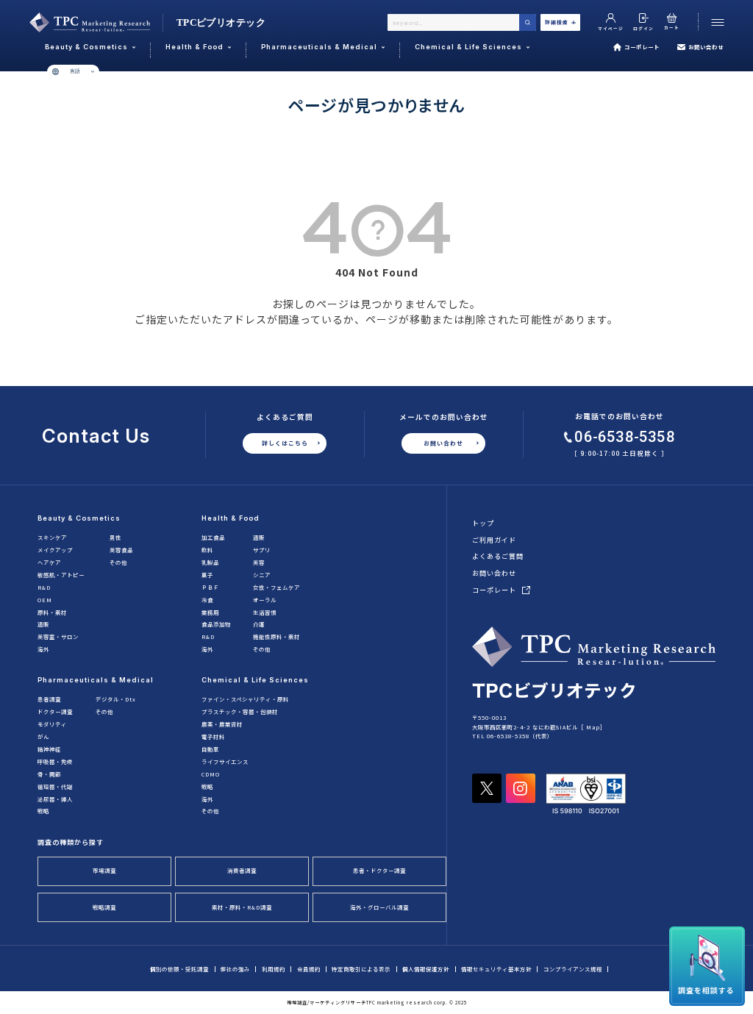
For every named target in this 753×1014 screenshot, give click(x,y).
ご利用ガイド (494, 540)
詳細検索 (556, 22)
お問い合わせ (706, 47)
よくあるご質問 (498, 556)
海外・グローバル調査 (379, 907)
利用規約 (273, 968)
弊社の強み (235, 968)
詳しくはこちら (285, 443)
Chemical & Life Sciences (255, 680)
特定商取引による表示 (361, 968)
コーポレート (642, 47)
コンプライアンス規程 (572, 968)
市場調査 (104, 870)
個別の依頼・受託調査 (179, 968)
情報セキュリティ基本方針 (496, 968)
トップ (483, 523)
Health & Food (230, 518)
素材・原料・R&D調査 (242, 907)
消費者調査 (242, 870)
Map (593, 727)
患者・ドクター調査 (379, 870)
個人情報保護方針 (425, 968)
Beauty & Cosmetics (79, 518)
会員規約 (309, 968)
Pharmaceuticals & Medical (96, 680)
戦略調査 (104, 907)
